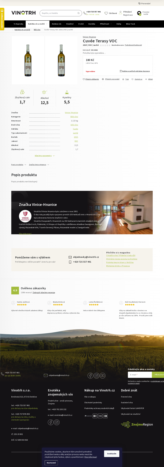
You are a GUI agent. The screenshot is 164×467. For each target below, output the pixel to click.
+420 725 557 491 (93, 11)
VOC (76, 141)
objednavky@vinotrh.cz (86, 257)
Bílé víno (74, 116)
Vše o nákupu (90, 397)
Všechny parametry (43, 155)
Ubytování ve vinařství (130, 414)
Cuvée (75, 129)
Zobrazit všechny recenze (44, 292)
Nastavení (51, 462)
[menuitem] (18, 24)
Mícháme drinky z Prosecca (118, 266)
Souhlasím (111, 453)
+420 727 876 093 (22, 414)
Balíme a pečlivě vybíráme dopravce (136, 71)
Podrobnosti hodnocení (133, 45)
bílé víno (74, 125)
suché (75, 133)
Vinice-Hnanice (89, 37)
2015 (76, 137)
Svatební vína (127, 402)
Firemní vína (126, 397)
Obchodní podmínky (93, 402)
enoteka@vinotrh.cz (63, 415)
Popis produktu (17, 165)
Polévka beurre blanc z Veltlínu (120, 262)
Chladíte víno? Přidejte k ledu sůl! (120, 255)
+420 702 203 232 (59, 409)
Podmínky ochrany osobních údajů (99, 408)
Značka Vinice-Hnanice (37, 165)
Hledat (78, 13)
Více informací (90, 457)
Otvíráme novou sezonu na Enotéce (121, 259)
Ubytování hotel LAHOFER (132, 408)
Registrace (128, 15)
